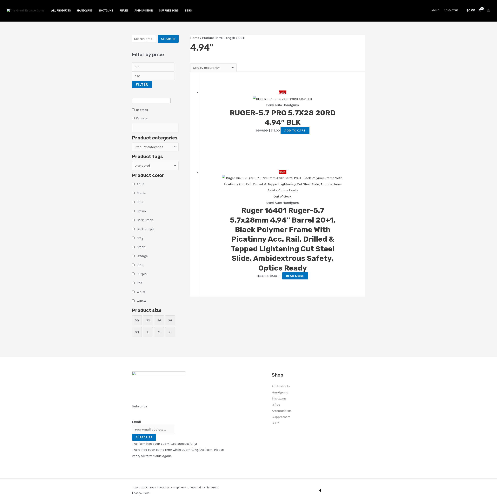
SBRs (275, 423)
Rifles (276, 404)
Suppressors (281, 417)
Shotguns (279, 398)
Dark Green (145, 220)
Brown (141, 211)
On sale (141, 118)
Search (168, 39)
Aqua (141, 184)
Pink (140, 265)
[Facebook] (320, 490)
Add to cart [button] (295, 130)
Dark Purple (146, 229)
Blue (140, 202)
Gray (140, 238)
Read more (295, 276)
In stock (142, 110)
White (141, 292)
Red (139, 283)
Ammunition (281, 410)
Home (194, 38)
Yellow (141, 301)
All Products (281, 386)
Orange (142, 256)
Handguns (280, 392)
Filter (142, 84)
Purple (142, 274)
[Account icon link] (488, 10)
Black (141, 193)
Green (141, 247)
